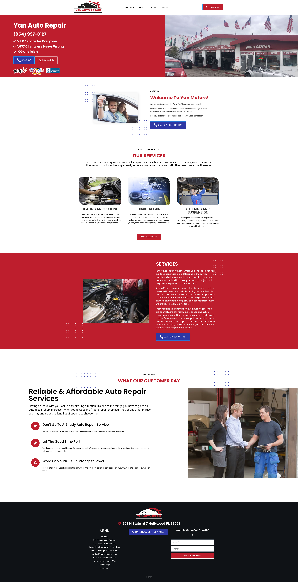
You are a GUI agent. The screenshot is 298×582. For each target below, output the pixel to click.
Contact (165, 7)
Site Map (104, 564)
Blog (153, 7)
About (142, 7)
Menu (104, 530)
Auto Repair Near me (104, 554)
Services (129, 7)
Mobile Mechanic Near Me (104, 547)
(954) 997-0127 (29, 34)
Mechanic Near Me (104, 561)
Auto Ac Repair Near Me (104, 550)
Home (104, 536)
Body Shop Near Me (104, 557)
